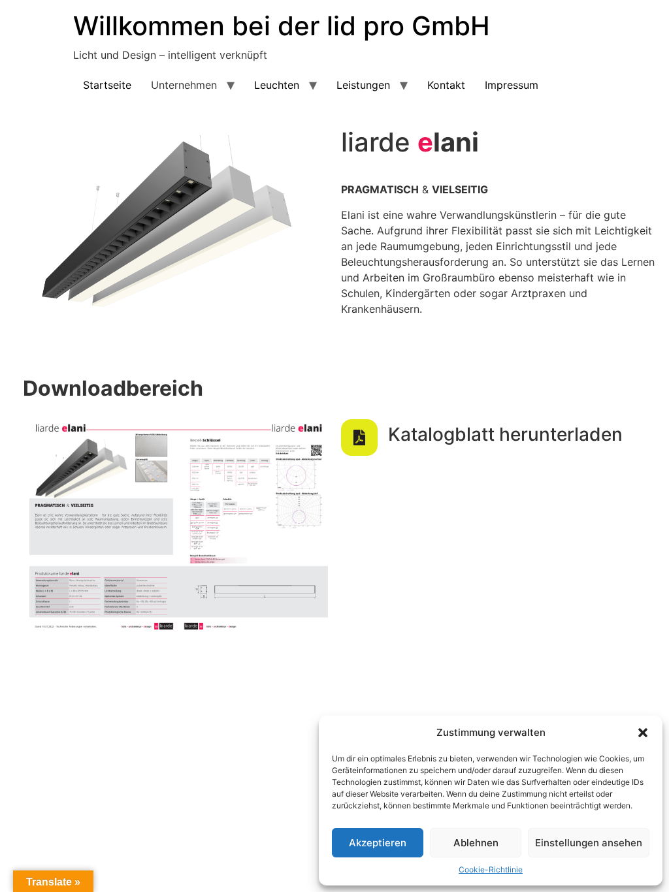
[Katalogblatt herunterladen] (359, 437)
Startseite (107, 84)
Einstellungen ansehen (588, 842)
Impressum (511, 84)
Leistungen (363, 84)
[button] (642, 732)
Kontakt (446, 84)
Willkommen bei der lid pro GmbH (281, 26)
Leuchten (276, 84)
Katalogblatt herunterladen (505, 434)
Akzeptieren (377, 842)
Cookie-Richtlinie (491, 869)
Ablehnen (475, 842)
